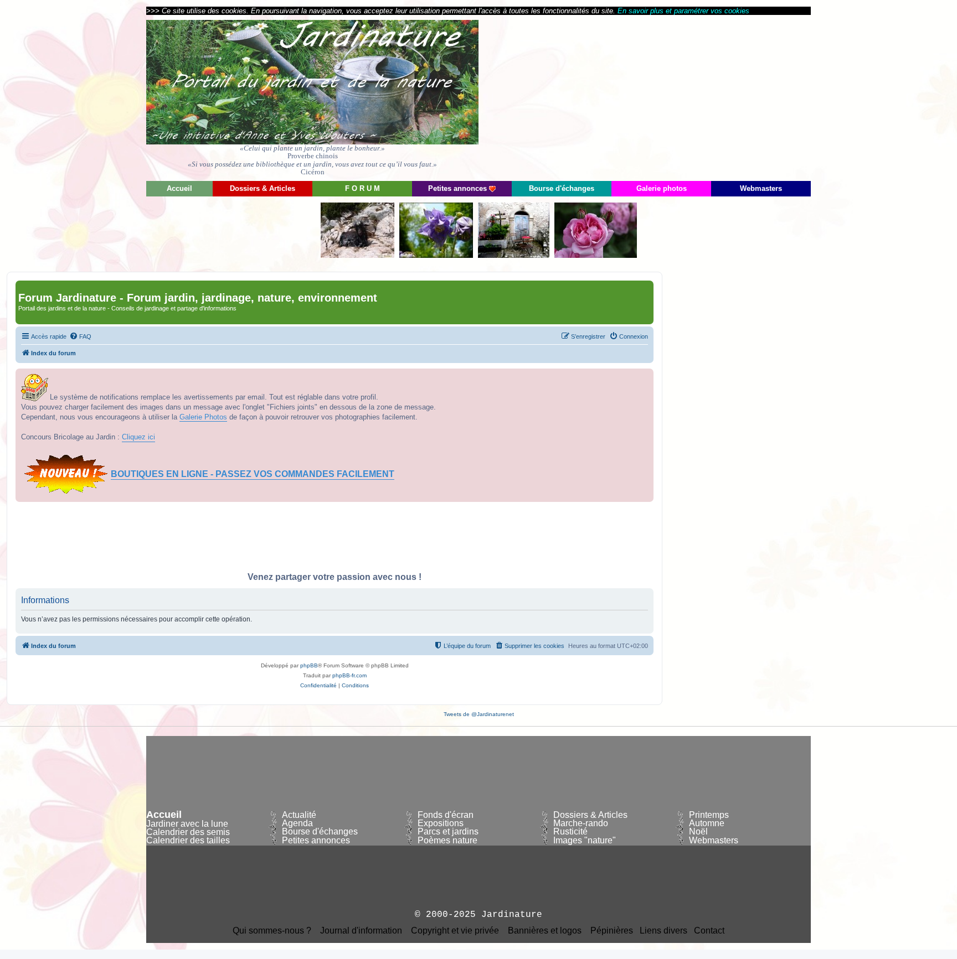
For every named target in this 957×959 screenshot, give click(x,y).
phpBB (309, 665)
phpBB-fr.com (349, 675)
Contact (709, 931)
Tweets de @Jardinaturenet (479, 714)
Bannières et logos (545, 931)
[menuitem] (80, 336)
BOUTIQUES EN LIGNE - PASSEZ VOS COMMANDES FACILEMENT (252, 474)
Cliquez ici (138, 437)
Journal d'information (361, 931)
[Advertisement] (711, 96)
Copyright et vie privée (455, 931)
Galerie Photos (203, 417)
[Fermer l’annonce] (644, 377)
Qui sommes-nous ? (272, 931)
